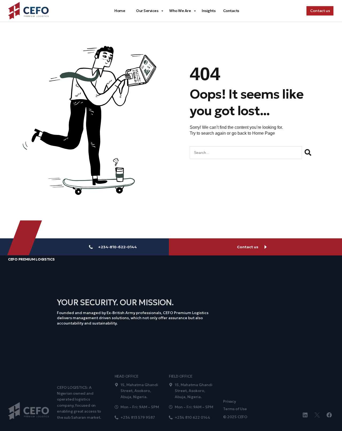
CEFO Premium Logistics (31, 259)
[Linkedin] (305, 415)
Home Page (263, 133)
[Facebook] (329, 415)
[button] (320, 10)
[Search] (308, 152)
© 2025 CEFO (235, 416)
